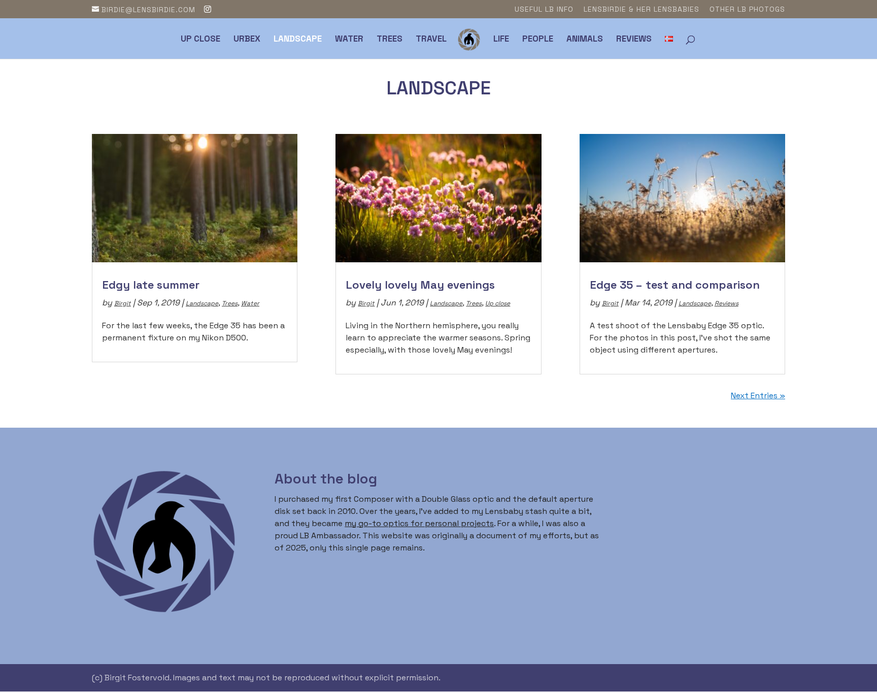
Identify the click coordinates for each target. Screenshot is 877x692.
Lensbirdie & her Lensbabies (641, 10)
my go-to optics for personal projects (419, 523)
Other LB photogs (747, 10)
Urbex (246, 39)
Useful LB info (544, 10)
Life (501, 39)
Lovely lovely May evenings (420, 285)
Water (349, 39)
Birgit (122, 303)
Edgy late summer (150, 285)
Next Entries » (758, 395)
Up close (200, 39)
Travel (431, 39)
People (537, 39)
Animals (584, 39)
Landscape (298, 39)
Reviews (634, 39)
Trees (389, 39)
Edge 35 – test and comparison (675, 285)
